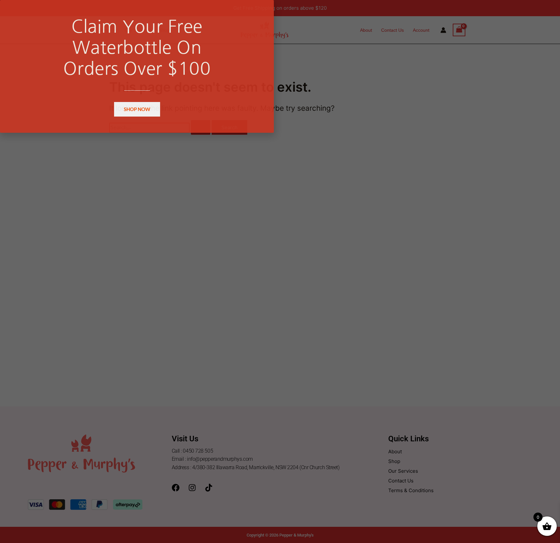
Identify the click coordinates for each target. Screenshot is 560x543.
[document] (280, 271)
